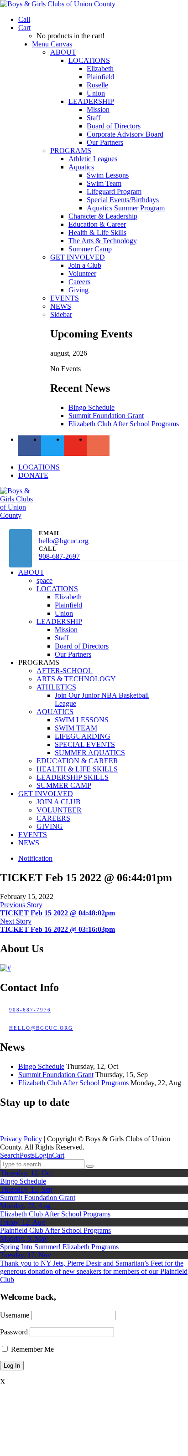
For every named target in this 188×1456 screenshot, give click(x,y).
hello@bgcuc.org (64, 541)
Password (14, 1332)
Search (10, 1155)
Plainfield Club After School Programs (55, 1230)
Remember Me (31, 1349)
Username (14, 1315)
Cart (58, 1155)
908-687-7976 (30, 1009)
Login (43, 1155)
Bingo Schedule (91, 407)
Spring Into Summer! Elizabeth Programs (59, 1247)
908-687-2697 (59, 556)
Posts (27, 1155)
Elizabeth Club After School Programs (123, 424)
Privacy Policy (21, 1139)
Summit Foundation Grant (106, 415)
